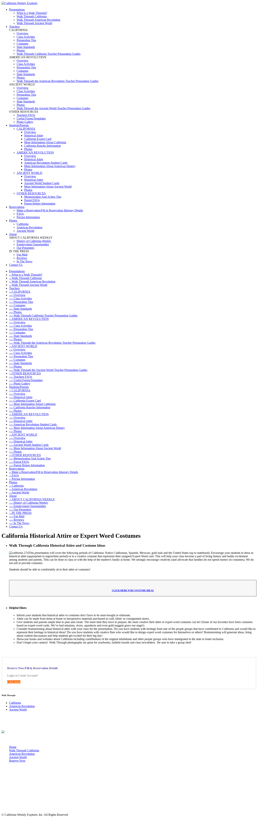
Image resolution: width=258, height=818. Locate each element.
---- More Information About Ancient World (35, 448)
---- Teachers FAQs (20, 376)
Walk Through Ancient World (34, 23)
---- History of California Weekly (28, 502)
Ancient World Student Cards (41, 183)
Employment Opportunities (33, 244)
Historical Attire (33, 135)
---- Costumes (17, 305)
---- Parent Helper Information (27, 465)
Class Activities (26, 36)
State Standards (26, 47)
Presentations (17, 9)
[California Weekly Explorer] (19, 3)
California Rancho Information (42, 145)
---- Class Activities (20, 298)
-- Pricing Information (22, 478)
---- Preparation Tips (21, 301)
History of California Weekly (34, 241)
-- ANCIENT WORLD (23, 346)
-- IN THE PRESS (20, 513)
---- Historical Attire (20, 397)
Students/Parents (19, 125)
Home (12, 747)
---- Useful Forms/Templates (26, 380)
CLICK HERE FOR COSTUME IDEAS (133, 590)
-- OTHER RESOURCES (25, 373)
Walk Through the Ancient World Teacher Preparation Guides (53, 108)
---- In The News (19, 523)
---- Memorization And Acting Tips (30, 458)
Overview (23, 33)
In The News (24, 261)
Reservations (16, 207)
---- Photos (15, 312)
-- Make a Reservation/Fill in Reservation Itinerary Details (43, 472)
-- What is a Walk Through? (25, 274)
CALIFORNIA (26, 128)
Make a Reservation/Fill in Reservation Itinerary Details (50, 210)
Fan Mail (22, 254)
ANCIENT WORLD (29, 173)
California (23, 224)
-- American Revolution (23, 489)
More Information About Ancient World (48, 186)
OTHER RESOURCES (31, 193)
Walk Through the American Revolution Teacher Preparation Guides (57, 81)
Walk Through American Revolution (38, 19)
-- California (16, 485)
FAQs (20, 213)
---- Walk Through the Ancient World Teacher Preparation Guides (48, 370)
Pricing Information (28, 217)
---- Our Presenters (20, 509)
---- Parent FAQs (19, 461)
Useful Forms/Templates (31, 118)
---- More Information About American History (37, 427)
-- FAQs (14, 475)
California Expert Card (37, 138)
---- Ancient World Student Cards (29, 444)
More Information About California (45, 142)
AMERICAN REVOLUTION (35, 152)
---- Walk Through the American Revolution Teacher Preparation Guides (52, 342)
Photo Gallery (25, 121)
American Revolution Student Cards (45, 162)
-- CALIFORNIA (19, 291)
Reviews (22, 258)
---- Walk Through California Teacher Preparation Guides (43, 315)
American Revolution (29, 227)
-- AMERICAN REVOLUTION (29, 319)
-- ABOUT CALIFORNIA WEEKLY (32, 499)
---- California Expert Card (25, 400)
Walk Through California (32, 16)
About (13, 234)
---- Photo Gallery (19, 383)
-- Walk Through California (25, 278)
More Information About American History (49, 166)
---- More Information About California (32, 404)
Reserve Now (17, 760)
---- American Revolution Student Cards (33, 424)
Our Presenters (25, 247)
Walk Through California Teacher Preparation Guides (48, 53)
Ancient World (25, 230)
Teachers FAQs (26, 115)
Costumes (22, 43)
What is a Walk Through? (32, 13)
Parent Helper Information (39, 203)
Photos (21, 50)
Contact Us (15, 264)
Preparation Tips (26, 40)
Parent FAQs (32, 200)
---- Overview (17, 295)
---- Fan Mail (16, 516)
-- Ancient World (19, 492)
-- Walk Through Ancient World (28, 284)
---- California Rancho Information (29, 407)
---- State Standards (20, 308)
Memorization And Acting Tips (42, 196)
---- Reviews (16, 519)
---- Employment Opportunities (27, 506)
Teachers (14, 26)
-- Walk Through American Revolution (32, 281)
